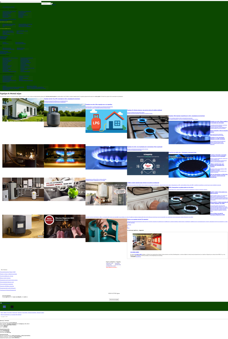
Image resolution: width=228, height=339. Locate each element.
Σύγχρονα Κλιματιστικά (7, 60)
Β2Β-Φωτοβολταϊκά (21, 48)
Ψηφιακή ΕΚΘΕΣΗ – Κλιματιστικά (25, 24)
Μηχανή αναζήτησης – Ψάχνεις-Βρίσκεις (10, 57)
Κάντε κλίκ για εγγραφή (114, 299)
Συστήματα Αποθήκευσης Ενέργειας (27, 68)
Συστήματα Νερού (23, 69)
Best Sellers (5, 33)
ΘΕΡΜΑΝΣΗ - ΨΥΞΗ (109, 263)
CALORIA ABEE (138, 254)
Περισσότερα (138, 256)
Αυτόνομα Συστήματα (24, 64)
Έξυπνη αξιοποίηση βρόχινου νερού (7, 282)
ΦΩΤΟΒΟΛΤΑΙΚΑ (4, 20)
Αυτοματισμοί (21, 13)
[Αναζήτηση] (52, 3)
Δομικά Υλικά (5, 14)
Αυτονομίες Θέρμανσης (7, 12)
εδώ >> (111, 267)
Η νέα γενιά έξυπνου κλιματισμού (6, 284)
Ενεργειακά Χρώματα (7, 15)
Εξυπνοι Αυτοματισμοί (24, 61)
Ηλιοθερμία (5, 64)
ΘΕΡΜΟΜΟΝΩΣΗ (4, 36)
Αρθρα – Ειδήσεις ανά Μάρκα (8, 31)
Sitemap (5, 312)
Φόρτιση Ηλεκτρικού (19, 42)
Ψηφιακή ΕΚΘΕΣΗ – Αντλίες (22, 30)
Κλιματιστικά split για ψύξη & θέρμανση (8, 288)
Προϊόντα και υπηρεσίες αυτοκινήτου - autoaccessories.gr (13, 87)
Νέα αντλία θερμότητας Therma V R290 (7, 271)
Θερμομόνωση (5, 62)
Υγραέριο (22, 70)
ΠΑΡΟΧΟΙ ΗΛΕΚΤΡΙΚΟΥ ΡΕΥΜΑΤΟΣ (8, 19)
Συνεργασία (9, 312)
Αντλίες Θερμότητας (6, 61)
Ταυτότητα (20, 312)
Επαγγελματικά (5, 43)
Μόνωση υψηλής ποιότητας (5, 278)
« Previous (129, 224)
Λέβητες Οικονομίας (6, 13)
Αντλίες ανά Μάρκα (6, 34)
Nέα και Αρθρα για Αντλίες (8, 30)
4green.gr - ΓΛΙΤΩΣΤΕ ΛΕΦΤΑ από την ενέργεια (36, 88)
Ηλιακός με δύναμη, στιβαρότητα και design (8, 273)
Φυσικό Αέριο (5, 63)
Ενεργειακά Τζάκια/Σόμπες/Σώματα (9, 71)
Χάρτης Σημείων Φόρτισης (20, 43)
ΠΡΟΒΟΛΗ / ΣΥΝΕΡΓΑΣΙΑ (5, 52)
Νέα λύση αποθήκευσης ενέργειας (6, 276)
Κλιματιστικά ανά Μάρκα (23, 25)
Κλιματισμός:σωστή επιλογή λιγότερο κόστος (9, 280)
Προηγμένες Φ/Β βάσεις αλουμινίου (7, 286)
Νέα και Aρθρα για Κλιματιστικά (9, 24)
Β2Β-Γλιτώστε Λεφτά (7, 48)
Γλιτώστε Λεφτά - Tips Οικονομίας (9, 11)
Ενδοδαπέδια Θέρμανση (25, 65)
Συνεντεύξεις (20, 17)
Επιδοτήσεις (20, 15)
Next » (128, 227)
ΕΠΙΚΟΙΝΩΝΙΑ (3, 53)
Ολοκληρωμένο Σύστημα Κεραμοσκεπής (8, 290)
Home (2, 312)
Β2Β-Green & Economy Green (8, 49)
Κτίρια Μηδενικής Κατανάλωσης (24, 11)
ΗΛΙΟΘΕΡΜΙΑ (3, 38)
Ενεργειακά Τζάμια (22, 12)
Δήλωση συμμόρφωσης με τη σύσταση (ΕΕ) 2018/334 (11, 314)
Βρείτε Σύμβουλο (20, 33)
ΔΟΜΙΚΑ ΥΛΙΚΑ (109, 264)
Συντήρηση (22, 66)
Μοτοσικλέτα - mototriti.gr (32, 86)
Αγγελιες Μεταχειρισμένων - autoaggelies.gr (35, 87)
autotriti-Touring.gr (6, 89)
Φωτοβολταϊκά (5, 59)
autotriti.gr (4, 86)
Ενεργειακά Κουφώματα (23, 14)
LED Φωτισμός (6, 17)
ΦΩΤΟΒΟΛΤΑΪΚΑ (118, 264)
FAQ (3, 26)
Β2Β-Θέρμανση (20, 49)
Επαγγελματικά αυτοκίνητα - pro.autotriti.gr (11, 88)
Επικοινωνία (14, 312)
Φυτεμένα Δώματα (6, 81)
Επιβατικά (4, 42)
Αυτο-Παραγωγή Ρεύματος (25, 62)
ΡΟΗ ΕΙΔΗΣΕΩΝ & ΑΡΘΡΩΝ (9, 6)
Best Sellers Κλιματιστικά (7, 25)
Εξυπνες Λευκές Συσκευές (24, 75)
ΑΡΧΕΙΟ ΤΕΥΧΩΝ (4, 51)
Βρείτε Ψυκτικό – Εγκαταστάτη (25, 26)
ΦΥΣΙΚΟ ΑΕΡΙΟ (3, 37)
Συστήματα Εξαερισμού (25, 60)
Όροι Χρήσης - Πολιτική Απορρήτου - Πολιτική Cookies (33, 312)
